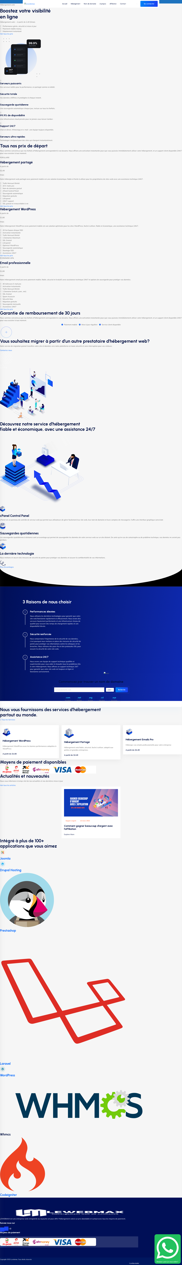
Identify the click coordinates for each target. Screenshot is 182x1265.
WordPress (7, 1075)
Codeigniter (8, 1195)
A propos (103, 4)
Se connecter (149, 4)
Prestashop (8, 930)
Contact (123, 4)
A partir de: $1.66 (10, 754)
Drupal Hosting (10, 870)
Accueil (64, 4)
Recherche (121, 690)
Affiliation (113, 4)
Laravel (5, 1064)
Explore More (69, 834)
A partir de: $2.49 (71, 755)
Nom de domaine (90, 4)
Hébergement (75, 4)
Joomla (5, 858)
